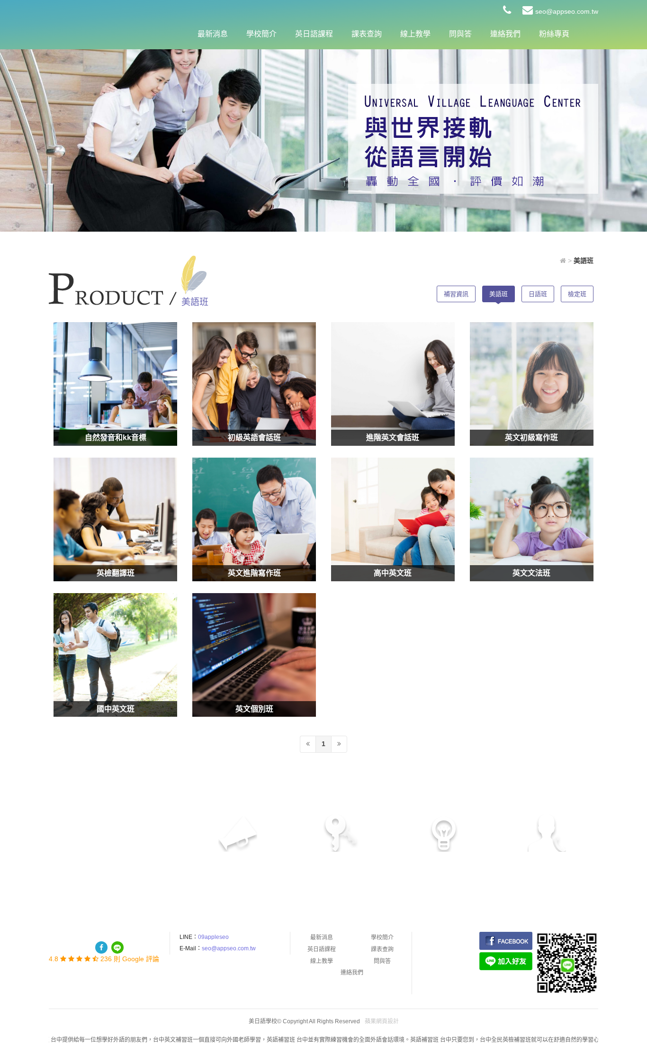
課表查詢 (366, 34)
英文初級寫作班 (531, 437)
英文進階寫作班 (254, 573)
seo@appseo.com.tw (566, 11)
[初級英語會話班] (254, 384)
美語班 (498, 294)
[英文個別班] (254, 655)
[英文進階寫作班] (254, 519)
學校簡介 (261, 34)
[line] (117, 947)
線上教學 (415, 34)
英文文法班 (531, 573)
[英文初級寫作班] (531, 384)
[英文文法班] (531, 519)
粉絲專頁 (554, 34)
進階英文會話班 (392, 437)
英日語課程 (314, 34)
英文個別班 (254, 709)
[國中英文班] (115, 655)
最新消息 (213, 34)
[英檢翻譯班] (115, 519)
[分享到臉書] (101, 947)
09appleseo (213, 937)
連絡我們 (505, 34)
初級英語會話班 (254, 437)
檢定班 (577, 294)
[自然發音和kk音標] (115, 384)
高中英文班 (393, 573)
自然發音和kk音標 (115, 437)
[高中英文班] (393, 519)
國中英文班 (116, 709)
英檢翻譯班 (116, 573)
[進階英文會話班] (393, 384)
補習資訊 (456, 294)
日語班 (538, 294)
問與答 (460, 34)
